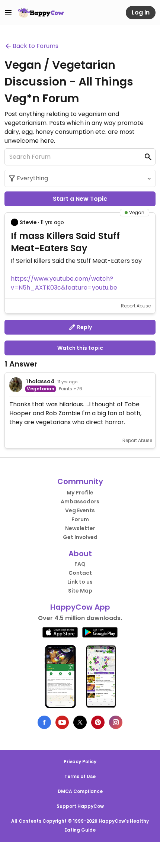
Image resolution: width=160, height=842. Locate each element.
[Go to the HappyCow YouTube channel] (62, 722)
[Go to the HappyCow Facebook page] (44, 722)
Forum (80, 519)
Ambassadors (80, 501)
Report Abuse (136, 306)
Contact (80, 573)
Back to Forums (35, 46)
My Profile (80, 492)
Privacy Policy (80, 761)
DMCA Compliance (80, 791)
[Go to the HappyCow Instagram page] (115, 722)
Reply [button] (84, 327)
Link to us (80, 581)
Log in (141, 12)
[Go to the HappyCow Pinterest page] (98, 722)
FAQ (80, 564)
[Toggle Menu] (8, 12)
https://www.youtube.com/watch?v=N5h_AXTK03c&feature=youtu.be (64, 283)
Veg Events (80, 510)
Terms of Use (80, 776)
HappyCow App (80, 607)
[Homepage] (41, 12)
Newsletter (80, 528)
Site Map (80, 590)
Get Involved (80, 537)
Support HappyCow (80, 806)
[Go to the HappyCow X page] (80, 722)
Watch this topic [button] (80, 348)
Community (80, 481)
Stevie (28, 222)
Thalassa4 (39, 381)
